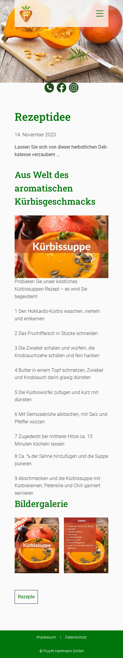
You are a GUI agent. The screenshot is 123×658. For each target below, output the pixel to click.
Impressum (46, 637)
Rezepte (26, 597)
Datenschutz (76, 637)
